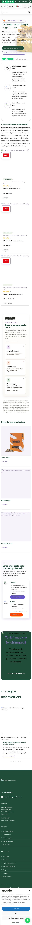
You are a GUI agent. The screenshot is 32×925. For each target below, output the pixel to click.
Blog (4, 870)
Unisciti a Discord (17, 597)
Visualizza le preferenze (16, 918)
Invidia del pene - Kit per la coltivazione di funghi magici (15, 288)
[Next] (30, 733)
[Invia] (29, 12)
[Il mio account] (25, 6)
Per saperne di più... (9, 756)
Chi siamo (6, 856)
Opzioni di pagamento (9, 863)
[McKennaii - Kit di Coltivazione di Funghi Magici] (15, 217)
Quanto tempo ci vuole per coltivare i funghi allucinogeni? (14, 743)
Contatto (5, 873)
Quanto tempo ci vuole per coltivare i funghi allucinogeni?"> (14, 738)
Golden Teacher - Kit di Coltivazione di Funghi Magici (14, 182)
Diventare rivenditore (9, 866)
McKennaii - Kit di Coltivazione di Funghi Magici (15, 235)
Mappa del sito (7, 876)
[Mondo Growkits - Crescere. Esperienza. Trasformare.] (11, 6)
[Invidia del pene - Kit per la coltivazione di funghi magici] (15, 268)
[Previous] (2, 733)
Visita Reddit (16, 614)
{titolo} (13, 922)
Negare (16, 913)
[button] (29, 890)
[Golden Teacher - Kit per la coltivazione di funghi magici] (15, 163)
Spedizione (6, 860)
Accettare (15, 909)
